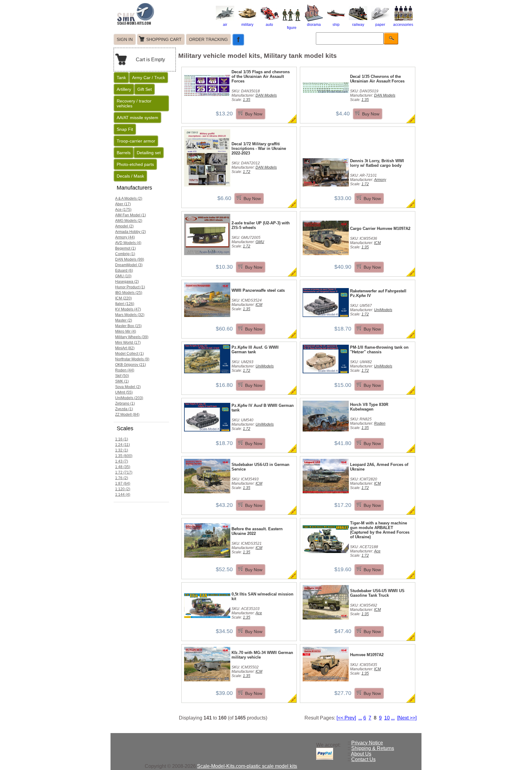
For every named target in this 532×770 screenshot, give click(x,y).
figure (291, 28)
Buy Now (253, 113)
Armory (380, 180)
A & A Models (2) (128, 198)
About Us (361, 753)
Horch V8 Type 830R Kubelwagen (369, 406)
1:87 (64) (122, 483)
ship (336, 24)
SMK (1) (122, 381)
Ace (377, 551)
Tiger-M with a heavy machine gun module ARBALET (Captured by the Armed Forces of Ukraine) (379, 530)
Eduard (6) (124, 270)
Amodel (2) (124, 226)
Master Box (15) (128, 326)
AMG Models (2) (128, 221)
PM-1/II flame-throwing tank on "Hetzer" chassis (379, 349)
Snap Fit (125, 129)
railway (358, 24)
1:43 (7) (121, 461)
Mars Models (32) (129, 315)
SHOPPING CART (164, 39)
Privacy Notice (367, 742)
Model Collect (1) (129, 353)
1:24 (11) (122, 445)
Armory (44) (125, 237)
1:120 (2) (122, 489)
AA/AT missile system (137, 117)
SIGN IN (125, 39)
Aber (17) (123, 204)
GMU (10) (123, 276)
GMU (260, 242)
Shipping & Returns (372, 748)
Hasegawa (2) (127, 281)
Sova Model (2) (128, 387)
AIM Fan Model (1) (130, 215)
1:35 (246, 100)
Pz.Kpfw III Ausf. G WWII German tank (255, 349)
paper (380, 24)
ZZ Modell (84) (127, 414)
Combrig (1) (125, 254)
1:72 (246, 172)
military (247, 24)
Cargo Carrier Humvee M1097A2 (380, 228)
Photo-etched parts (135, 164)
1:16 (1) (121, 439)
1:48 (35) (122, 467)
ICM (377, 243)
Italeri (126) (124, 304)
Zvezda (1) (124, 409)
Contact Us (363, 759)
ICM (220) (123, 298)
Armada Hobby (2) (130, 232)
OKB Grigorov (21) (130, 365)
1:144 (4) (122, 494)
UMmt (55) (124, 392)
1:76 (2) (121, 478)
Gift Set (144, 89)
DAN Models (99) (129, 259)
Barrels (124, 152)
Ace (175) (123, 209)
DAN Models (266, 95)
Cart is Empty (150, 59)
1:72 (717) (123, 472)
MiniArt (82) (125, 348)
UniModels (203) (129, 398)
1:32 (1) (121, 450)
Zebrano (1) (125, 403)
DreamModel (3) (129, 265)
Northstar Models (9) (132, 359)
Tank (121, 77)
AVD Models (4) (128, 243)
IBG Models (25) (128, 293)
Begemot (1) (125, 248)
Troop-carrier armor (136, 140)
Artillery (124, 89)
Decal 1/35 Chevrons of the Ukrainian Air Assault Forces (377, 78)
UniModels (383, 310)
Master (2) (123, 320)
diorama (314, 24)
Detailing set (149, 152)
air (225, 24)
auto (269, 24)
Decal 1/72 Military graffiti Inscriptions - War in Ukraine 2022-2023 (259, 148)
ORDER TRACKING (208, 39)
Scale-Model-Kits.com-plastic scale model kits (247, 766)
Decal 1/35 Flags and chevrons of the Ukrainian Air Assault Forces (261, 76)
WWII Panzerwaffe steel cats (258, 290)
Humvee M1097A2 (367, 654)
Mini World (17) (128, 342)
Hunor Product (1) (130, 287)
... (360, 717)
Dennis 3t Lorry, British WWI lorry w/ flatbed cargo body (377, 163)
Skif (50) (122, 376)
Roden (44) (124, 370)
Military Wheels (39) (131, 337)
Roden (379, 423)
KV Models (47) (128, 309)
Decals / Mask (130, 176)
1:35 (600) (123, 456)
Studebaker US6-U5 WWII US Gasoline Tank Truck (377, 593)
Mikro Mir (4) (125, 331)
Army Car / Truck (148, 77)
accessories (403, 24)
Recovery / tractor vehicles (134, 103)
